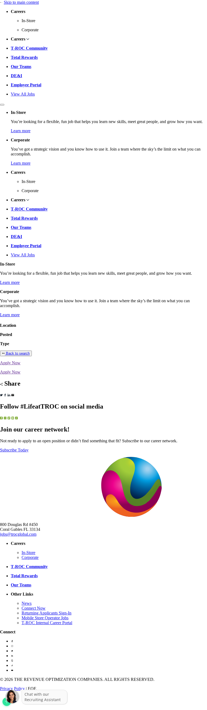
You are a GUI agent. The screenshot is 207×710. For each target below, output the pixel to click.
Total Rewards (24, 57)
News (27, 603)
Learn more (20, 130)
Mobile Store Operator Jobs (45, 618)
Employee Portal (26, 85)
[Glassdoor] (12, 660)
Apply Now (10, 363)
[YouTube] (12, 670)
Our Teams (21, 66)
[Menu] (2, 105)
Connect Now (34, 608)
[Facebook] (12, 641)
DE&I (16, 75)
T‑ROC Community (29, 48)
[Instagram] (12, 646)
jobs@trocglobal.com (18, 534)
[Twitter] (12, 650)
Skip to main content (21, 2)
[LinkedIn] (12, 655)
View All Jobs (23, 94)
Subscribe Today (14, 450)
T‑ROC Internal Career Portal (47, 622)
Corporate (30, 557)
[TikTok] (12, 665)
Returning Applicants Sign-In (46, 613)
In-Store (28, 552)
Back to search (17, 353)
